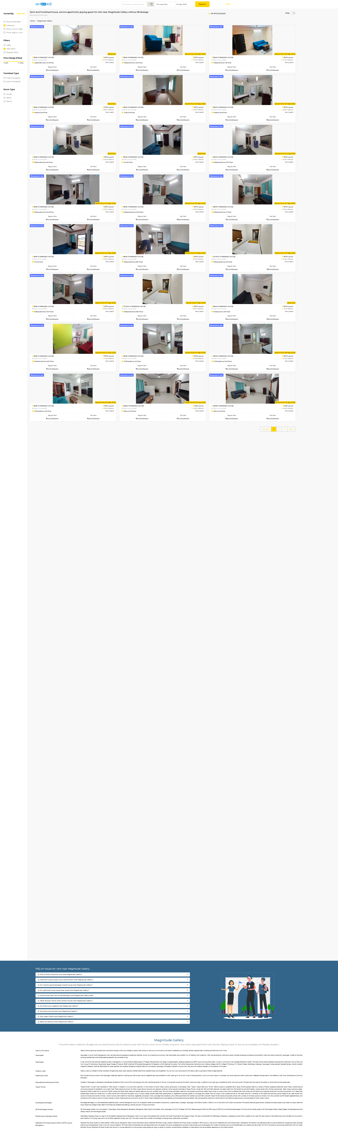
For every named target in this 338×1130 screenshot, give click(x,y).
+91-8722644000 (218, 13)
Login (228, 4)
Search (202, 4)
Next (291, 429)
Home (32, 21)
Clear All (21, 14)
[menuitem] (265, 429)
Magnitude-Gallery (44, 21)
